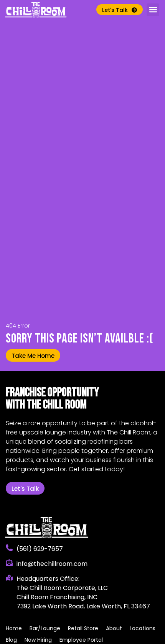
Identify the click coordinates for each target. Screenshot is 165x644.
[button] (153, 9)
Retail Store (83, 628)
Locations (142, 628)
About (114, 628)
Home (14, 628)
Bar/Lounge (45, 628)
